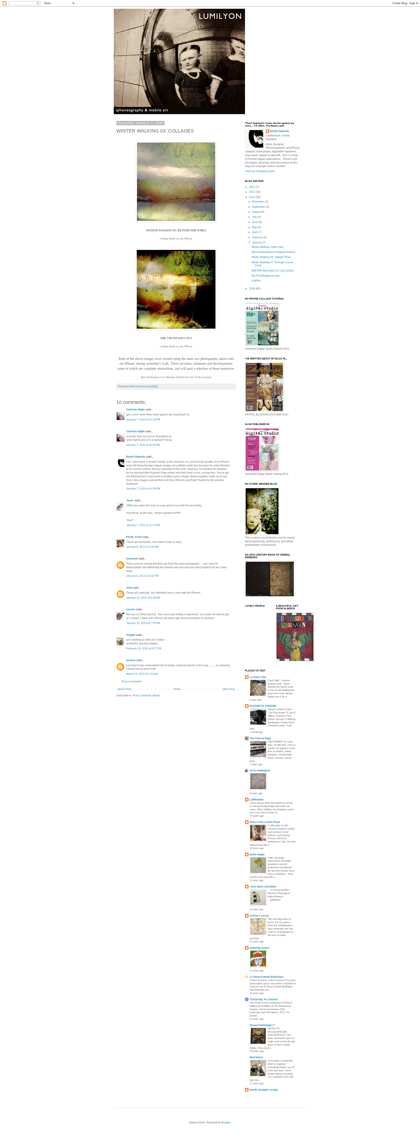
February (257, 237)
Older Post (228, 689)
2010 (252, 197)
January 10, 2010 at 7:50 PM (143, 623)
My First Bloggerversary (266, 275)
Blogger (226, 1122)
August (256, 211)
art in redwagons (260, 770)
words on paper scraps (264, 1089)
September (259, 206)
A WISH (256, 280)
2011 (252, 191)
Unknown (132, 558)
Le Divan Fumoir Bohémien (266, 976)
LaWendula (256, 799)
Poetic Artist (134, 537)
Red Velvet (256, 1057)
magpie (130, 634)
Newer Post (124, 689)
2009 (252, 288)
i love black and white (263, 886)
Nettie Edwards (135, 456)
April (255, 232)
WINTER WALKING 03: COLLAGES (273, 270)
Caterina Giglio (135, 409)
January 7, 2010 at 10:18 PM (143, 419)
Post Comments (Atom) (146, 695)
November (258, 201)
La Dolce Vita (258, 677)
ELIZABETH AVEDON (263, 706)
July (254, 216)
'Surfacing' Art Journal (264, 999)
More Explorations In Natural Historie (273, 252)
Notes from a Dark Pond (265, 822)
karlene (131, 660)
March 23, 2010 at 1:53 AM (142, 673)
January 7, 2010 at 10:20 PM (143, 444)
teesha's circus (259, 915)
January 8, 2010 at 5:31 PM (142, 575)
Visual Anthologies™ (262, 1025)
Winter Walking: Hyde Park (267, 247)
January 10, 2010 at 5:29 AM (143, 597)
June (255, 222)
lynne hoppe (257, 854)
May (255, 227)
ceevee (130, 609)
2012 (252, 186)
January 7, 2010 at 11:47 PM (143, 525)
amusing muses (260, 947)
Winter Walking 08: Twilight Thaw (271, 257)
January (257, 242)
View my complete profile (260, 171)
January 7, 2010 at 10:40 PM (143, 488)
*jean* (130, 500)
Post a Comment (132, 681)
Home (176, 689)
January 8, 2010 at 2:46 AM (142, 546)
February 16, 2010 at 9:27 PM (143, 648)
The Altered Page (260, 738)
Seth (129, 587)
